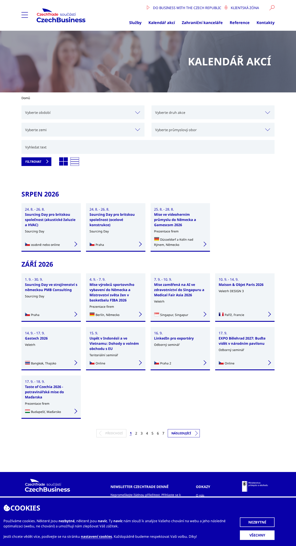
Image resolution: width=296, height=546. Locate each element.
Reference (240, 22)
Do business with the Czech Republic (187, 7)
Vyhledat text (36, 147)
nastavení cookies (96, 536)
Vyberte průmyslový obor (176, 129)
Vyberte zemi (36, 129)
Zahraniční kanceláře (202, 22)
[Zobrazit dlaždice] (63, 161)
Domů (25, 98)
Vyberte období (37, 112)
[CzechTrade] (71, 15)
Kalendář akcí (161, 22)
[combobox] (83, 112)
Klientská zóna (244, 7)
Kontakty (266, 22)
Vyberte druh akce (170, 112)
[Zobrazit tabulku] (74, 161)
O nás (200, 495)
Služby (135, 22)
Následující (181, 433)
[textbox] (83, 112)
